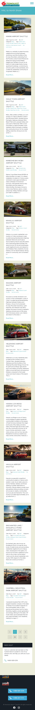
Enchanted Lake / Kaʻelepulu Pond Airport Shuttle (14, 528)
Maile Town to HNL (15, 110)
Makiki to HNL (17, 43)
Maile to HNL (13, 108)
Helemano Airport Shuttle (19, 351)
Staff (22, 40)
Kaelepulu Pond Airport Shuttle (18, 537)
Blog (13, 41)
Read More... (10, 75)
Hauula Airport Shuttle (18, 472)
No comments (25, 110)
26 (15, 637)
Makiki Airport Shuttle (17, 36)
